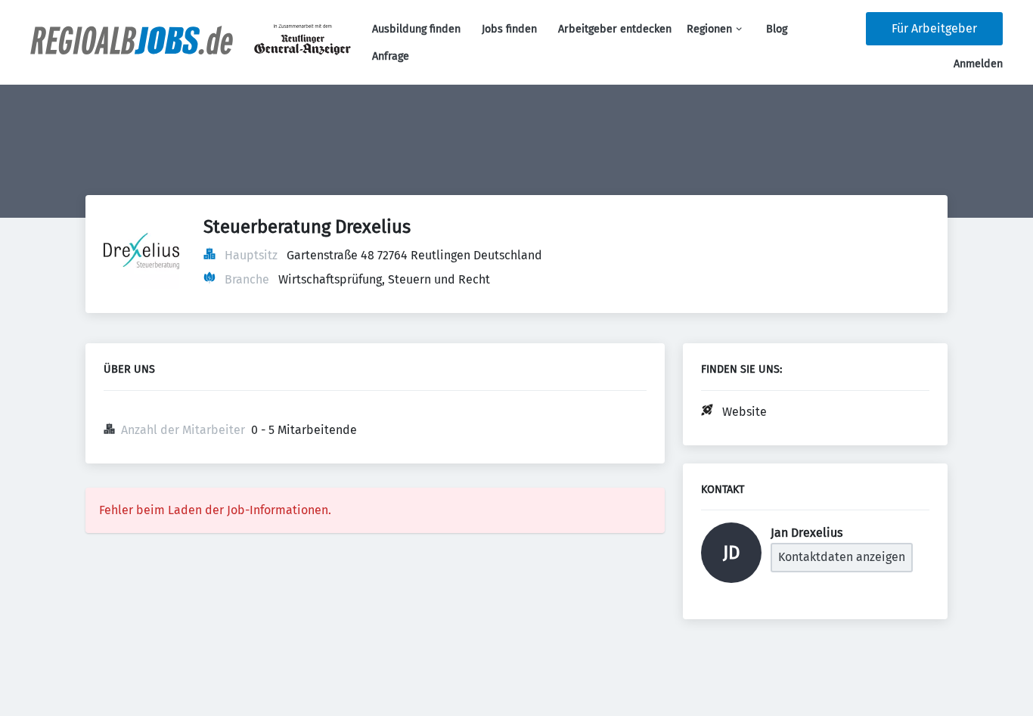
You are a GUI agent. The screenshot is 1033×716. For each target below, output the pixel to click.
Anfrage (390, 56)
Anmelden (978, 63)
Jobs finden (509, 29)
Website (744, 411)
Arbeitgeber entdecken (615, 29)
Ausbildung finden (416, 29)
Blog (776, 29)
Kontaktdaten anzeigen (841, 557)
